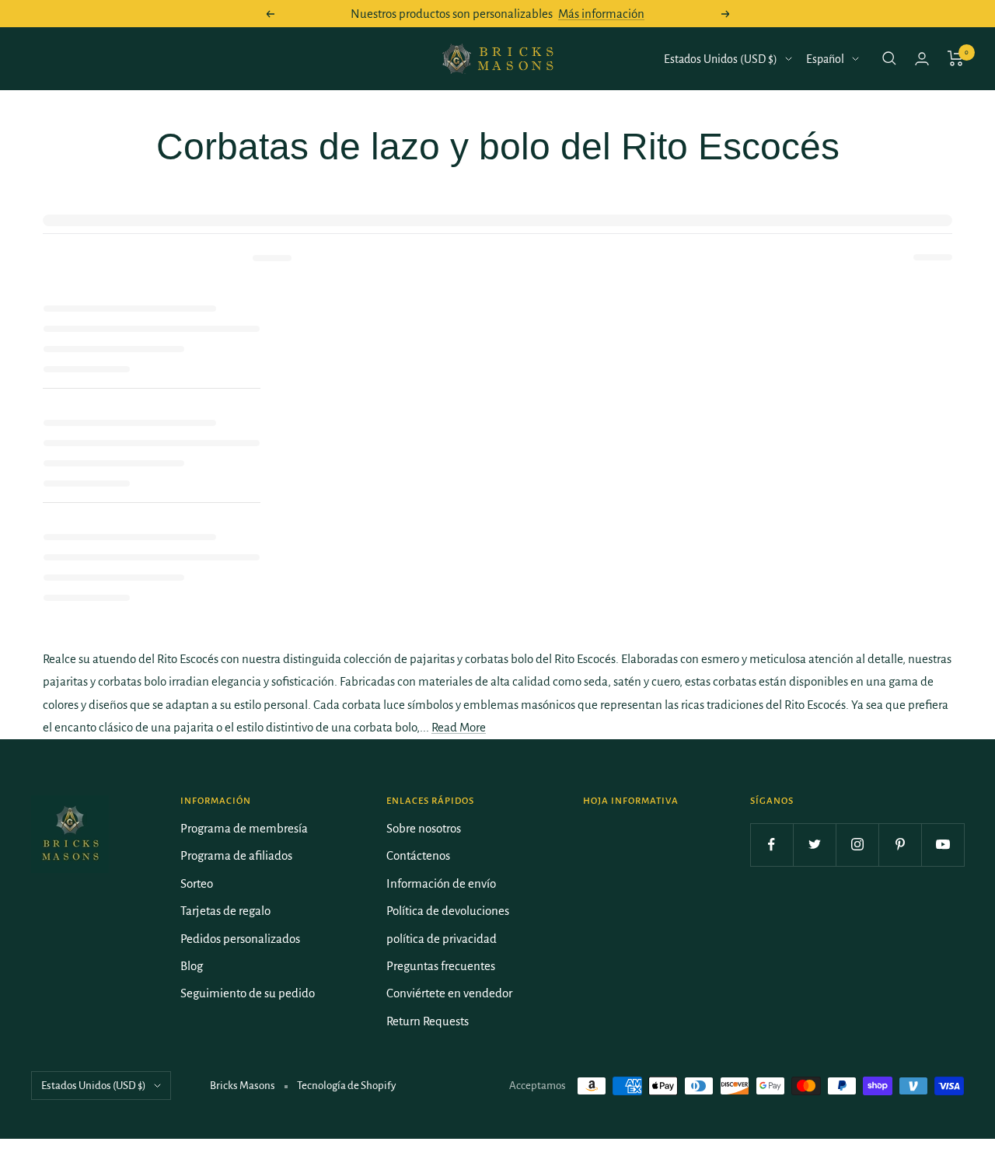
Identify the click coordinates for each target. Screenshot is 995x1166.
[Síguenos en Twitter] (814, 844)
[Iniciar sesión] (922, 58)
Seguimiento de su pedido (247, 993)
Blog (191, 965)
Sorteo (196, 883)
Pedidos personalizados (240, 938)
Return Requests (427, 1021)
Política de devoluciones (447, 910)
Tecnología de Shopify (346, 1085)
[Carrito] (956, 58)
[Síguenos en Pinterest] (899, 844)
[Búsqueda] (889, 58)
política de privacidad (441, 938)
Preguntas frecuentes (440, 965)
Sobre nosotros (423, 828)
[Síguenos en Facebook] (771, 844)
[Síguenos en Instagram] (857, 844)
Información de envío (441, 883)
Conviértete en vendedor (449, 993)
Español (825, 59)
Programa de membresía (244, 828)
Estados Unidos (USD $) (720, 59)
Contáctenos (418, 855)
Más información (601, 13)
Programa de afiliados (236, 855)
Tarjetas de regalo (225, 910)
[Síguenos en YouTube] (942, 844)
